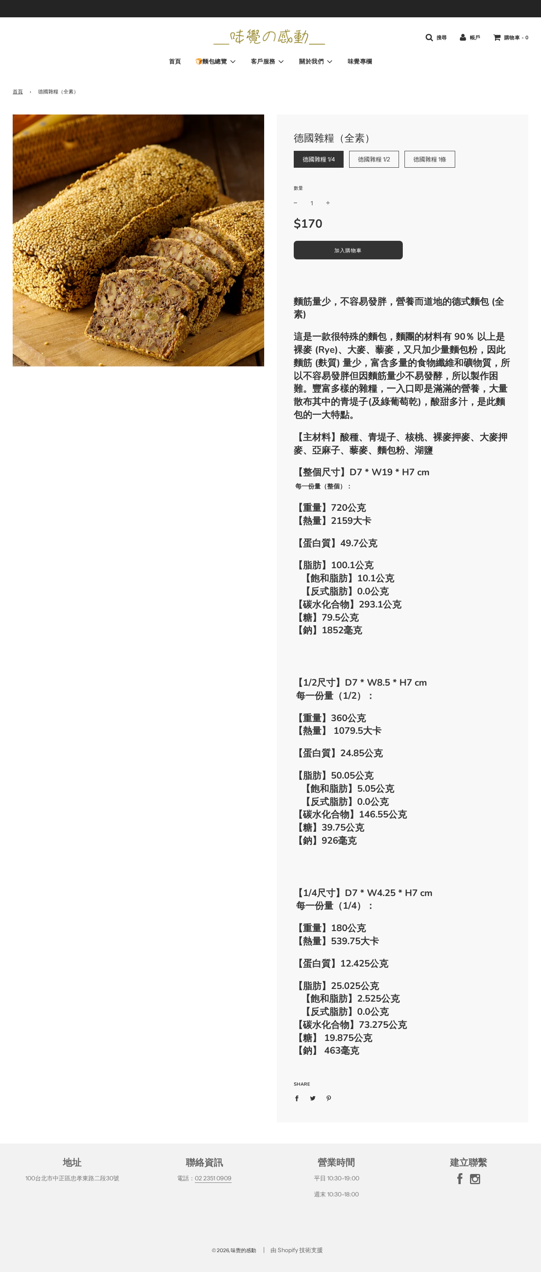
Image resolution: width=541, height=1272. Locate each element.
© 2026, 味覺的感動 (234, 1250)
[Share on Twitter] (313, 1097)
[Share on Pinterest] (329, 1097)
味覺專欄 (360, 61)
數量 (298, 188)
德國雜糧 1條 (429, 159)
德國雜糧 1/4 (319, 159)
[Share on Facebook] (299, 1097)
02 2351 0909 (213, 1178)
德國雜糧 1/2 (374, 159)
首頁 (175, 61)
